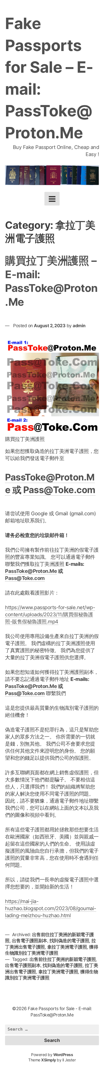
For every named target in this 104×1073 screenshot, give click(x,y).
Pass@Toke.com (59, 489)
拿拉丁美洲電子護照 (67, 947)
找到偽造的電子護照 (69, 940)
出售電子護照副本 (29, 940)
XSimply (48, 1060)
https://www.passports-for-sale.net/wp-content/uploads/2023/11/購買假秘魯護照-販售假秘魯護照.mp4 (50, 614)
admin (79, 325)
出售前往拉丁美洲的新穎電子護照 (63, 959)
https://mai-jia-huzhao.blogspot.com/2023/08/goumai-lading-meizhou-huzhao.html (50, 908)
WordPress (63, 1054)
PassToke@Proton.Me (31, 571)
